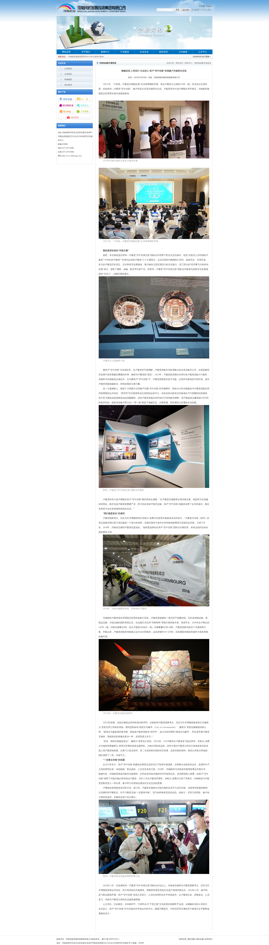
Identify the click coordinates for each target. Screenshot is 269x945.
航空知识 (163, 52)
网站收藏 (200, 939)
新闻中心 (105, 52)
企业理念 (68, 74)
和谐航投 (68, 79)
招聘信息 (182, 939)
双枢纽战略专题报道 (202, 63)
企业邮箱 (195, 10)
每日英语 (68, 85)
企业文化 (144, 52)
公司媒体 (183, 52)
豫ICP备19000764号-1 (110, 939)
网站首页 (66, 52)
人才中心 (202, 52)
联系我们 (208, 939)
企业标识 (68, 68)
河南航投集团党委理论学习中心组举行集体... (86, 57)
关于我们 (85, 52)
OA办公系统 (206, 10)
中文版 (202, 6)
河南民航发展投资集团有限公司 (167, 77)
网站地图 (191, 939)
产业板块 (124, 52)
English (209, 6)
